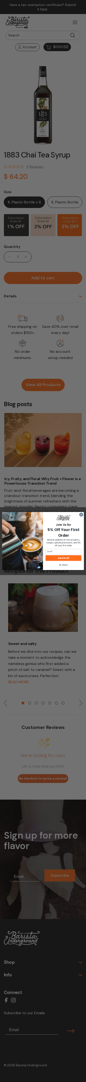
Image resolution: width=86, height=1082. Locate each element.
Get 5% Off (63, 557)
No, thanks (63, 565)
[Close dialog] (81, 514)
